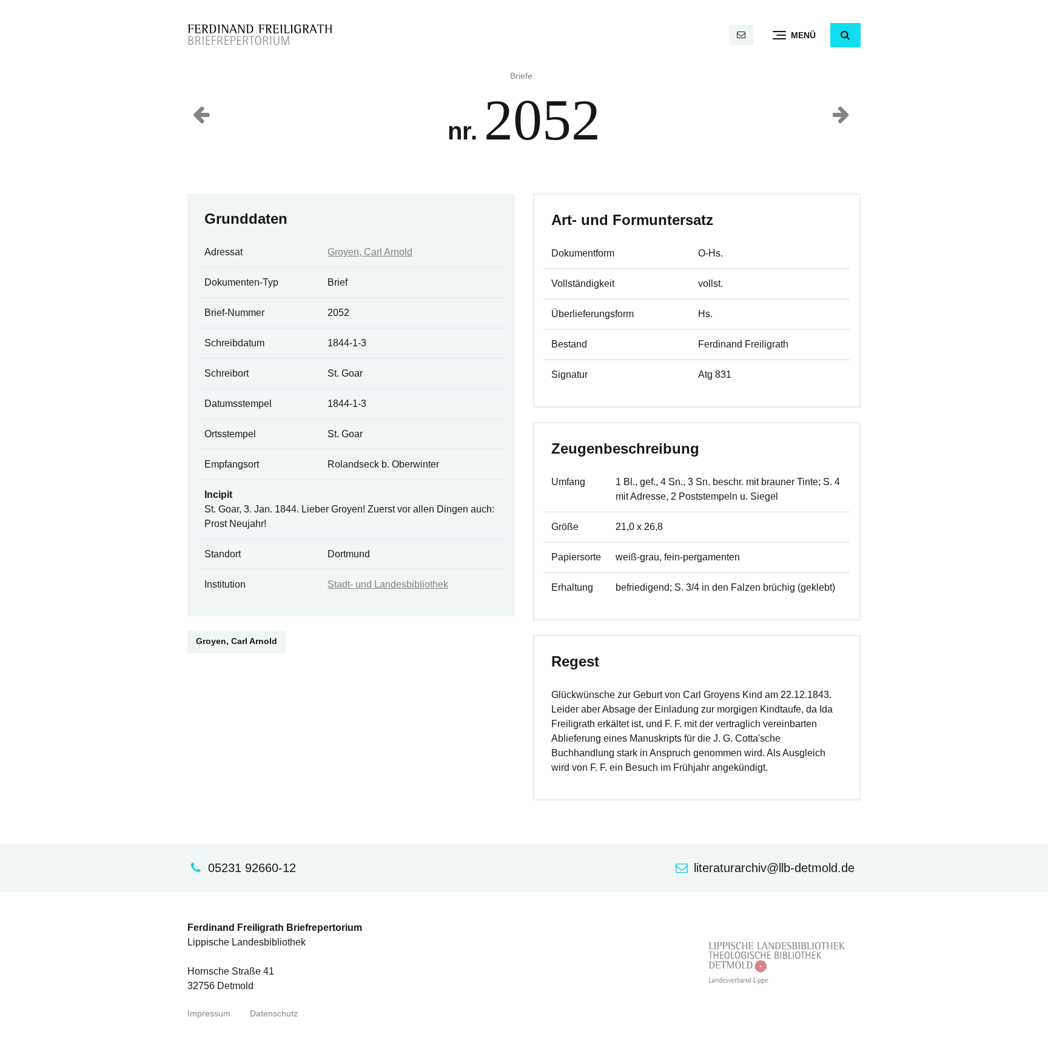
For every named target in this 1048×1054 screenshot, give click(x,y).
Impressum (208, 1013)
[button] (845, 35)
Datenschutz (274, 1013)
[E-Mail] (741, 35)
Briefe (521, 76)
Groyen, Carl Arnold (370, 252)
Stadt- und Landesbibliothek (388, 584)
